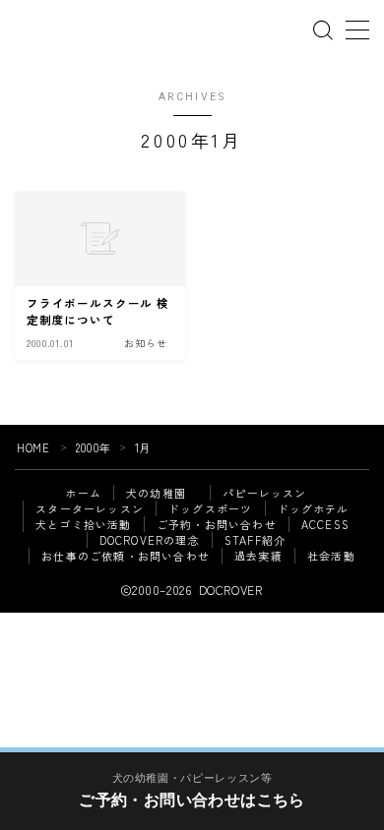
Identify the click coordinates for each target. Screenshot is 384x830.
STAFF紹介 (255, 540)
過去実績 (258, 555)
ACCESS (325, 524)
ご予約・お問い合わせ (217, 524)
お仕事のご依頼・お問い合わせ (125, 555)
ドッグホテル (314, 508)
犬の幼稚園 (162, 493)
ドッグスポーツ (210, 508)
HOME (33, 447)
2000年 (93, 447)
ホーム (83, 493)
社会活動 (331, 555)
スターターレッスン (89, 508)
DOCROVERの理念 (149, 540)
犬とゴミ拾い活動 (83, 524)
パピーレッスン (264, 493)
